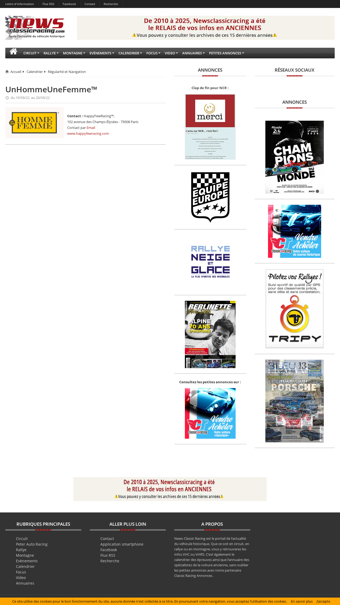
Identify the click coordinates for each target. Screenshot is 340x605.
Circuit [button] (29, 53)
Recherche (111, 4)
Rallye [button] (50, 53)
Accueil (15, 71)
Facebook (69, 4)
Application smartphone (121, 544)
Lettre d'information (19, 4)
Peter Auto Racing (32, 544)
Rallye (21, 549)
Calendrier (35, 71)
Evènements (27, 560)
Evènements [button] (100, 53)
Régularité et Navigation (67, 71)
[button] (13, 53)
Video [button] (170, 53)
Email (91, 127)
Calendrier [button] (128, 53)
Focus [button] (152, 53)
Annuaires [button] (192, 53)
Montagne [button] (72, 53)
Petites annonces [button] (225, 53)
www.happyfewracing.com (88, 133)
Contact (89, 4)
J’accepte (323, 601)
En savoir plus (302, 601)
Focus (21, 571)
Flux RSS (48, 4)
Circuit (22, 538)
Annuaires (25, 583)
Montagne (25, 555)
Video (21, 577)
